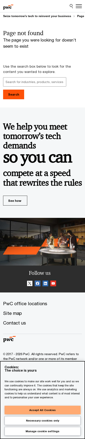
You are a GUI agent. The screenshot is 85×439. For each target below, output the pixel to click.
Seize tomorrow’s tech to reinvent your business (37, 16)
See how (14, 200)
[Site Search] (71, 6)
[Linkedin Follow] (45, 284)
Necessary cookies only (42, 420)
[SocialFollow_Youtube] (53, 284)
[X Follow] (30, 284)
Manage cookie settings (42, 431)
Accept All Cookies (42, 410)
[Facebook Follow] (37, 284)
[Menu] (79, 6)
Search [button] (13, 94)
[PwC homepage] (8, 6)
